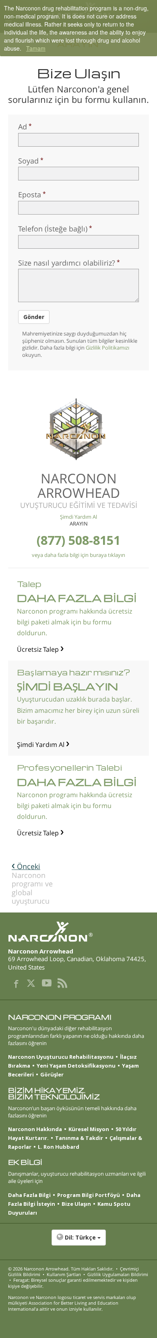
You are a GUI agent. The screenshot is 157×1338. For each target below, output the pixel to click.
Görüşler (52, 1074)
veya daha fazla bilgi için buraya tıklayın (78, 555)
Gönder (33, 317)
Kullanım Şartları (64, 1274)
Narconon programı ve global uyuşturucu (32, 883)
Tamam (35, 48)
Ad (22, 126)
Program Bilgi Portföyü (88, 1195)
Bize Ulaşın (76, 1203)
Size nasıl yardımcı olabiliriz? (66, 263)
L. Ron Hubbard (58, 1146)
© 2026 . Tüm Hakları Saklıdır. (61, 1269)
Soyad (28, 161)
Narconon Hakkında (35, 1129)
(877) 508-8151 (78, 540)
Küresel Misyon (88, 1129)
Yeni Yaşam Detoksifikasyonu (76, 1065)
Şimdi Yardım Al (78, 516)
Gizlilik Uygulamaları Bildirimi (117, 1274)
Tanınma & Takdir (79, 1138)
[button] (78, 1242)
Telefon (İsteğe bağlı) (52, 228)
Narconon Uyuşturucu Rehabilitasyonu (61, 1056)
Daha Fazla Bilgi (29, 1195)
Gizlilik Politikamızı (107, 347)
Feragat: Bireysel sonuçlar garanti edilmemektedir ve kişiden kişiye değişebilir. (73, 1283)
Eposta (29, 194)
